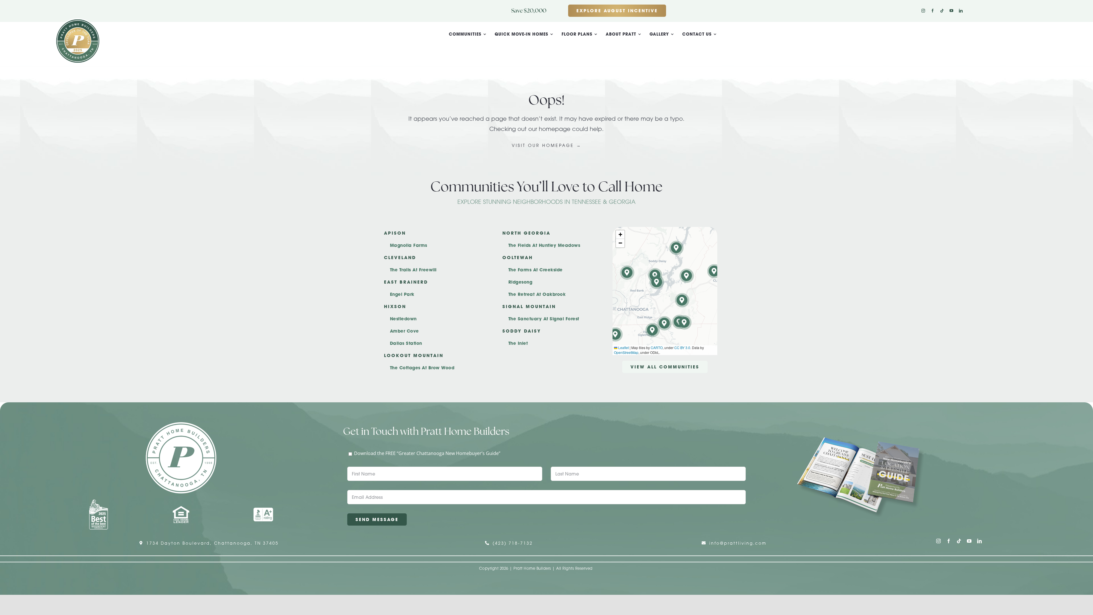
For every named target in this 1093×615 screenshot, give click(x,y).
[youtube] (951, 11)
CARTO (657, 347)
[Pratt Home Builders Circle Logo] (181, 424)
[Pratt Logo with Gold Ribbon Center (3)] (77, 20)
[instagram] (923, 11)
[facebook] (932, 11)
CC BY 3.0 (682, 347)
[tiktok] (942, 11)
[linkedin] (961, 11)
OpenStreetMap (626, 352)
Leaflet (623, 347)
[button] (684, 322)
